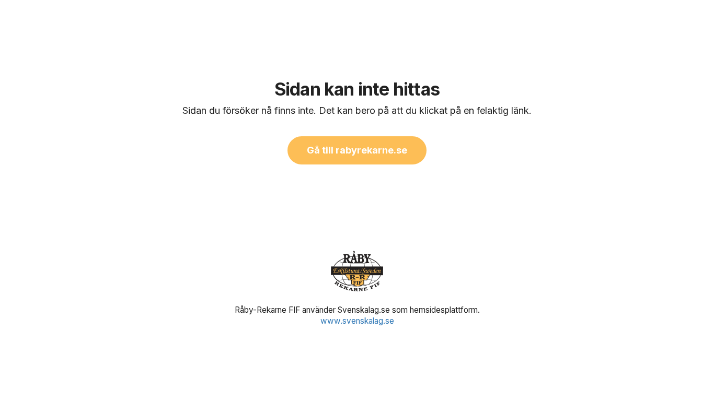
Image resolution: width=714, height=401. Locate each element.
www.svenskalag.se (357, 321)
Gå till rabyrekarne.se (357, 150)
